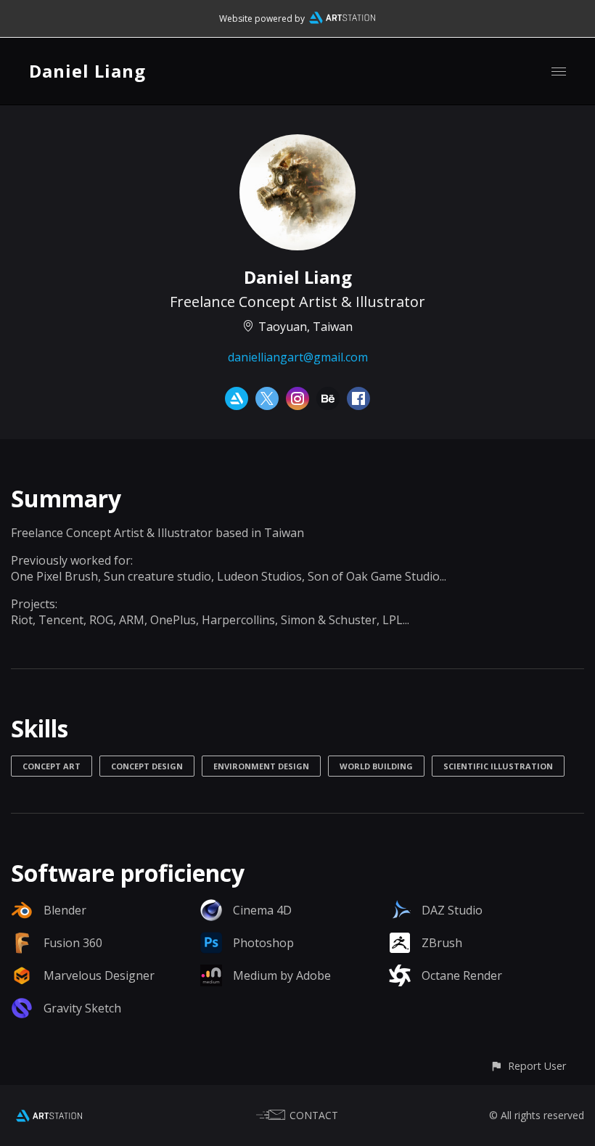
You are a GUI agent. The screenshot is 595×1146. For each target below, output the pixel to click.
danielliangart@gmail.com (298, 357)
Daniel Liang (87, 71)
